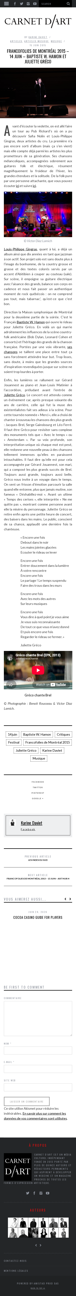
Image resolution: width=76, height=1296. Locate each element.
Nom (8, 1043)
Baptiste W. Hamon (31, 322)
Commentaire (13, 998)
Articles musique (36, 41)
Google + (38, 798)
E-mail (9, 1061)
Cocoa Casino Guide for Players (38, 917)
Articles (16, 41)
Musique (56, 41)
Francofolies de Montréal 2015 (47, 742)
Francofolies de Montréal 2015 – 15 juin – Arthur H (38, 876)
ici (17, 186)
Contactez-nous (15, 1260)
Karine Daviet (38, 37)
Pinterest (38, 793)
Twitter (38, 787)
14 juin (12, 734)
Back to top (37, 1288)
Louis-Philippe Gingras (20, 249)
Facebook (38, 782)
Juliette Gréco (14, 395)
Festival (13, 742)
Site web (10, 1080)
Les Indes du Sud (38, 857)
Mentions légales (16, 1270)
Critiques (63, 734)
